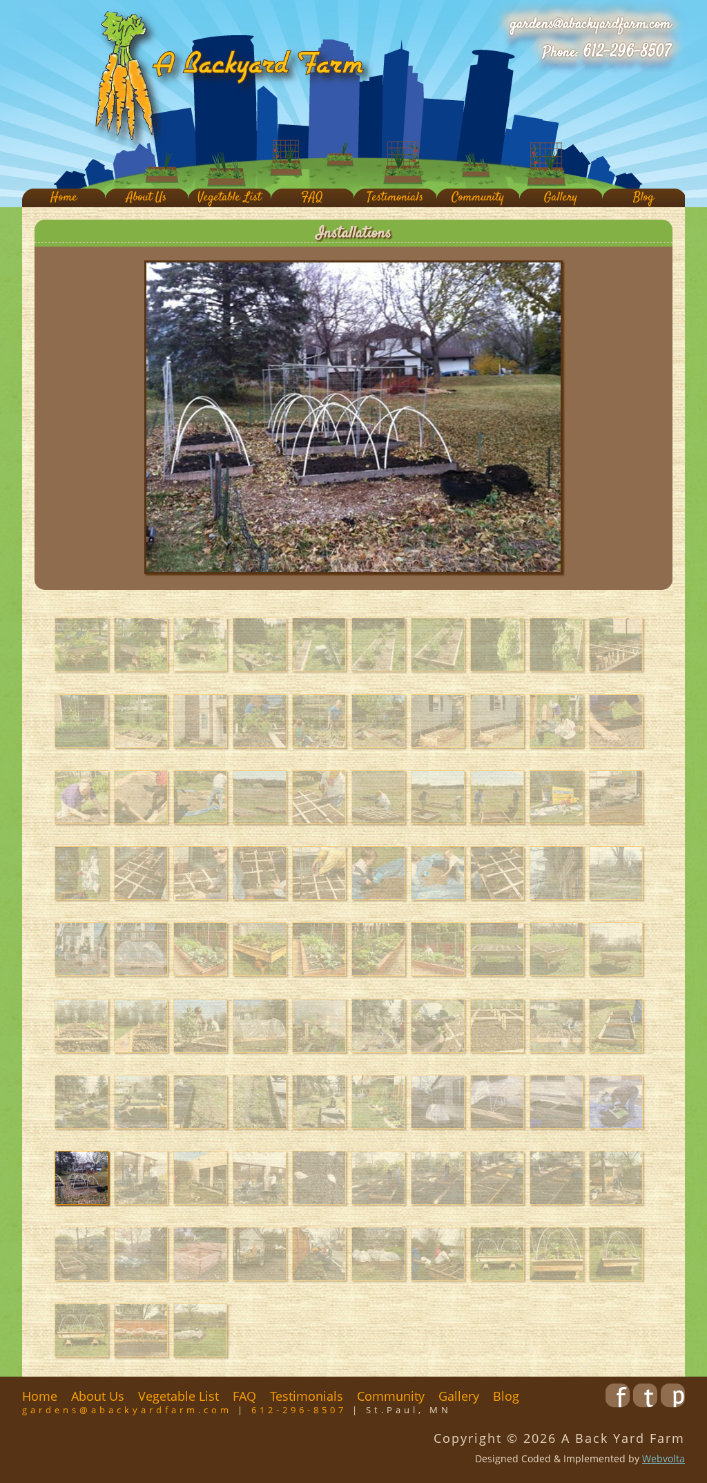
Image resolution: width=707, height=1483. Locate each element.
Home (63, 198)
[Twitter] (645, 1403)
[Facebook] (618, 1403)
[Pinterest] (673, 1403)
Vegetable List (229, 198)
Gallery (560, 198)
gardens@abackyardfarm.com (590, 24)
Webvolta (663, 1458)
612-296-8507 (627, 51)
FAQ (312, 198)
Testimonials (395, 198)
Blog (643, 198)
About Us (146, 198)
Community (478, 198)
